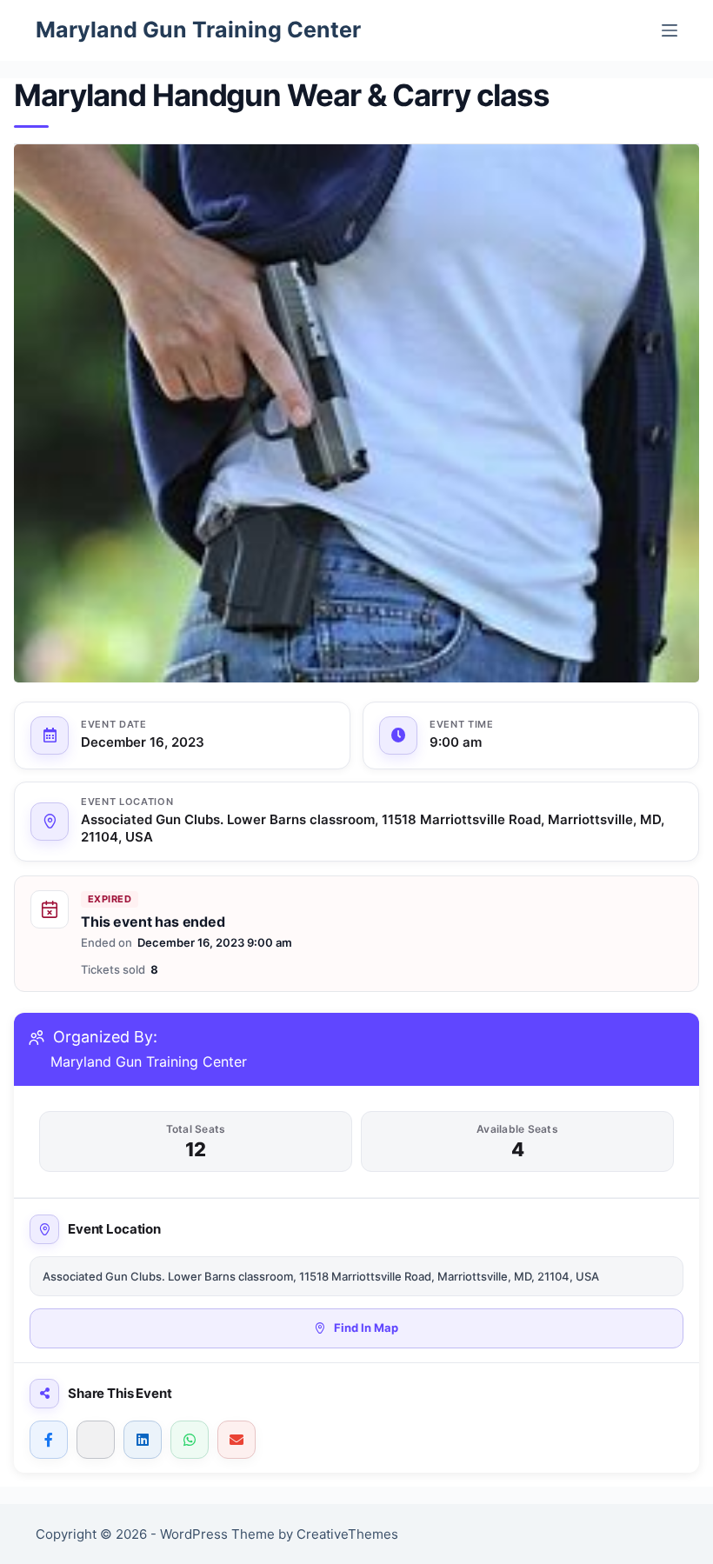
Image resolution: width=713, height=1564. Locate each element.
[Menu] (669, 30)
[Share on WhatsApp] (189, 1440)
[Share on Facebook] (49, 1440)
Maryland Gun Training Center (198, 30)
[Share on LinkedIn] (142, 1440)
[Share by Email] (236, 1440)
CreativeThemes (347, 1534)
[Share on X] (96, 1440)
